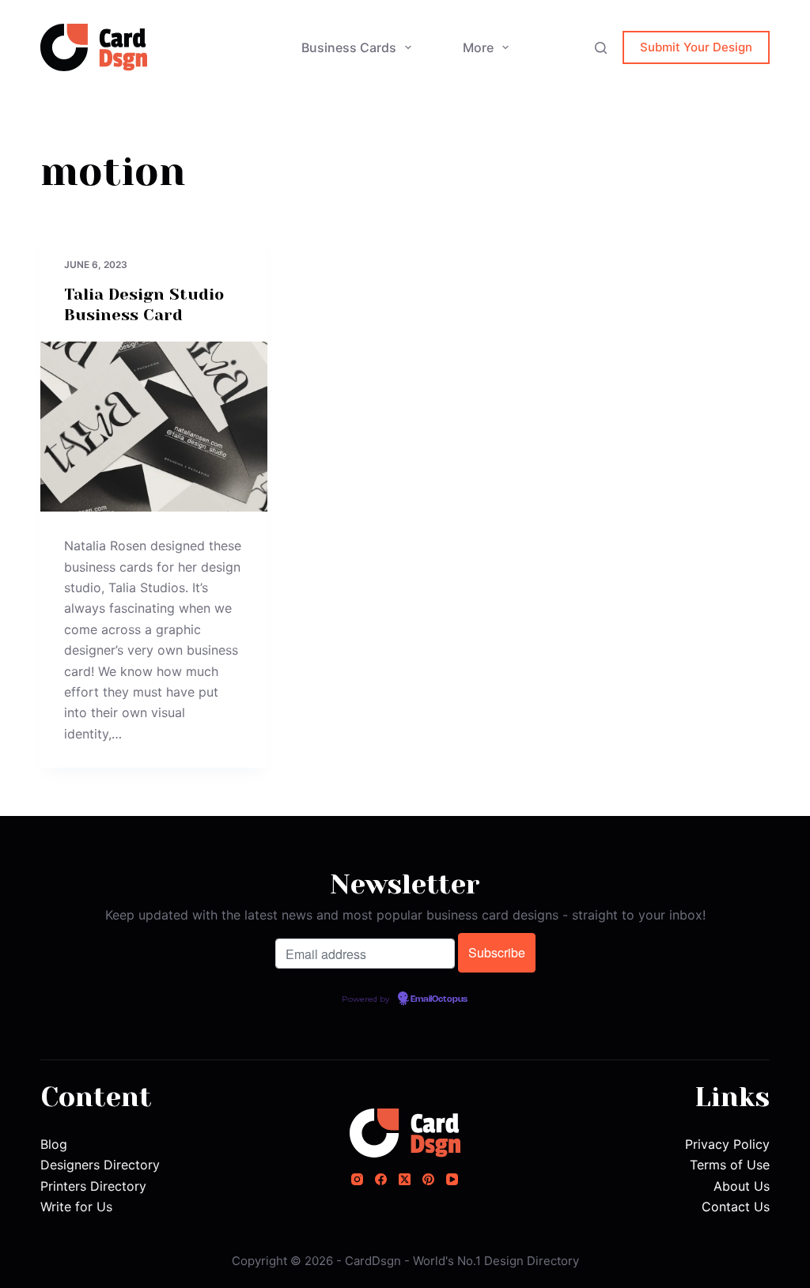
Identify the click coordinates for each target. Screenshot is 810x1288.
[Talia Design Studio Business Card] (153, 427)
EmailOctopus (439, 999)
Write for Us (76, 1206)
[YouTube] (452, 1179)
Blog (53, 1144)
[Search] (601, 48)
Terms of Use (730, 1165)
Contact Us (736, 1206)
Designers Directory (100, 1165)
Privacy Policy (727, 1144)
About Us (741, 1186)
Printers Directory (93, 1186)
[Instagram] (357, 1179)
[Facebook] (381, 1179)
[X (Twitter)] (405, 1179)
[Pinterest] (428, 1179)
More (478, 47)
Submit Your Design (696, 47)
